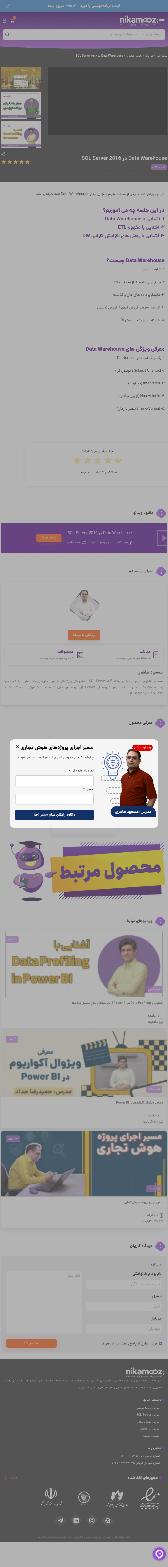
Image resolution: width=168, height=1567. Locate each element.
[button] (17, 747)
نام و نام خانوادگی (81, 771)
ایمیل (88, 789)
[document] (84, 783)
